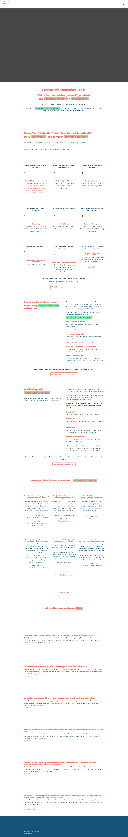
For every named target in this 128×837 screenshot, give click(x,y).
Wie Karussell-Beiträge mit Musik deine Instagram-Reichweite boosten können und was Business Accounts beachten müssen (62, 796)
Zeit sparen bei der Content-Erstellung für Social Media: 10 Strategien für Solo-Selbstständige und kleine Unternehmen (60, 763)
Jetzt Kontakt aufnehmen (64, 464)
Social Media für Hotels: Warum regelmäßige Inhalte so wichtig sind (55, 667)
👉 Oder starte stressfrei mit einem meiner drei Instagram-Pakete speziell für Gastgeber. (35, 190)
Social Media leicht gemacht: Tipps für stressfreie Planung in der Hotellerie (59, 635)
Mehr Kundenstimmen (64, 575)
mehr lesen (28, 807)
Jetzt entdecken (92, 267)
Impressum (28, 833)
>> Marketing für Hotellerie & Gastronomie (80, 330)
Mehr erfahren (64, 116)
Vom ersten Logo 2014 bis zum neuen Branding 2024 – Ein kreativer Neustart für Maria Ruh (63, 730)
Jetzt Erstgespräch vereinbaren (64, 287)
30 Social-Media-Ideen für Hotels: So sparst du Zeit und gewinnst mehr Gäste (59, 698)
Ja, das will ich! (64, 593)
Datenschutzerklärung (31, 831)
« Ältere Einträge (29, 809)
